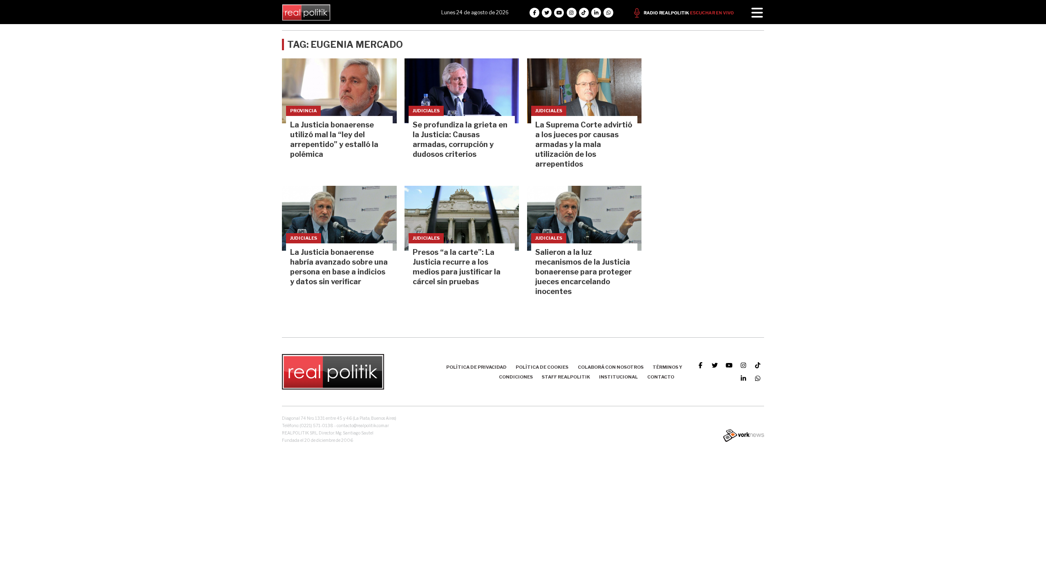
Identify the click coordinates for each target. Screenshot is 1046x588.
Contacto (660, 377)
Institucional (618, 377)
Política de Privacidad (476, 367)
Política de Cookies (542, 367)
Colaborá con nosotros (611, 367)
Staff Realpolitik (566, 377)
